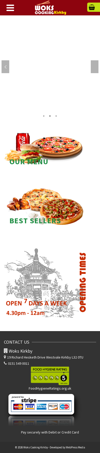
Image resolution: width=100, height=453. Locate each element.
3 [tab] (56, 115)
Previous (5, 66)
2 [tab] (50, 115)
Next (94, 66)
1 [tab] (43, 115)
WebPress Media (75, 447)
